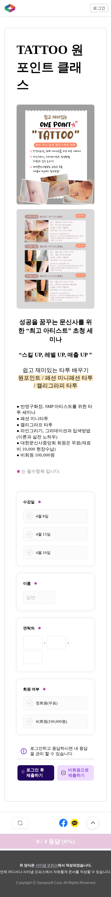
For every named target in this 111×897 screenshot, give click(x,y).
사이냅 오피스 (47, 865)
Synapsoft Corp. (50, 883)
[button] (99, 8)
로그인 (99, 8)
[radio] (55, 516)
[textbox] (55, 282)
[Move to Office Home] (8, 8)
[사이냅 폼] (8, 8)
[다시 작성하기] (20, 823)
